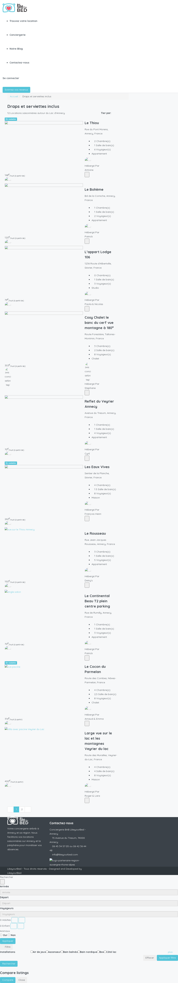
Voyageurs (6, 908)
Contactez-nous (19, 62)
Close (21, 979)
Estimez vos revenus (16, 89)
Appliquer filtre (167, 957)
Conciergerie (18, 34)
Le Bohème (94, 189)
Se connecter (11, 78)
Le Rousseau (95, 533)
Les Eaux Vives (97, 467)
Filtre (7, 946)
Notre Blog (16, 48)
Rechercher (8, 963)
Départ (4, 897)
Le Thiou (92, 123)
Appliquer (7, 940)
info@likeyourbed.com (65, 854)
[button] (171, 952)
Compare (7, 979)
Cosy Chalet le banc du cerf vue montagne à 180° (99, 322)
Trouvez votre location (23, 21)
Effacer (149, 957)
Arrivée (4, 886)
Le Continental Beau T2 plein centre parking (97, 601)
